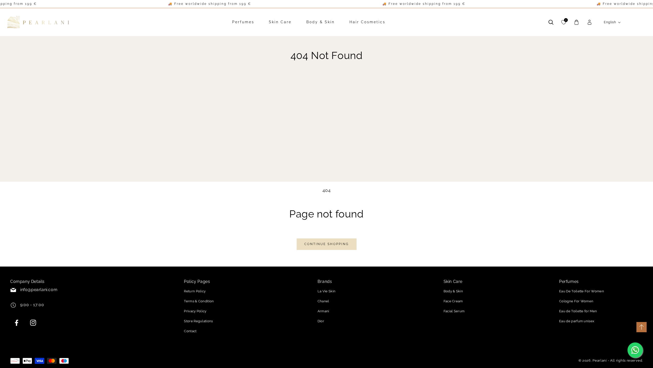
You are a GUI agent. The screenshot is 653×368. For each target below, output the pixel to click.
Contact (190, 331)
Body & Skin (453, 291)
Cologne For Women (576, 301)
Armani (323, 311)
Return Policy (195, 291)
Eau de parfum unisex (576, 321)
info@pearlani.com (38, 289)
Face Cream (453, 301)
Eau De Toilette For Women (581, 291)
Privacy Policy (195, 311)
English (610, 22)
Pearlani (600, 360)
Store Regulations (198, 321)
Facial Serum (454, 311)
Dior (321, 321)
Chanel (323, 301)
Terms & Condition (199, 301)
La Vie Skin (327, 291)
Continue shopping (326, 244)
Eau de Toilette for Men (578, 311)
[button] (551, 22)
